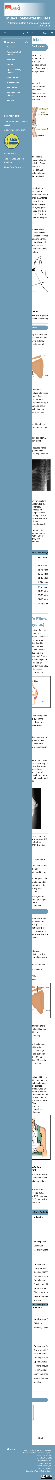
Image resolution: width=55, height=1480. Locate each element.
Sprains (10, 65)
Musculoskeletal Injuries (14, 53)
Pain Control (12, 87)
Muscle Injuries (13, 82)
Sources (10, 100)
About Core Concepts (14, 167)
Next (40, 1438)
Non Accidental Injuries (13, 94)
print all (12, 1449)
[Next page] (32, 32)
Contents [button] (9, 42)
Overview (11, 47)
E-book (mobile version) (15, 130)
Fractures (11, 60)
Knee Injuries (12, 77)
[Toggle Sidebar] (6, 33)
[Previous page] (23, 32)
